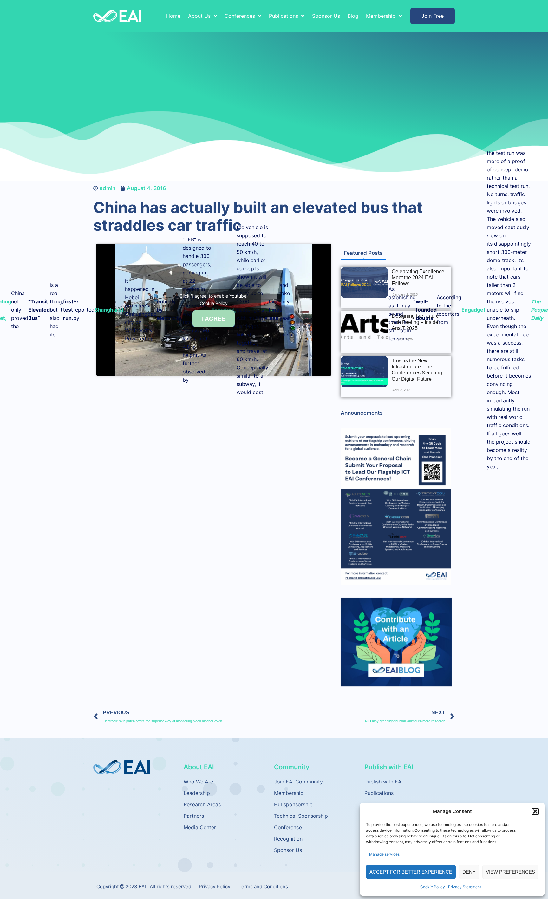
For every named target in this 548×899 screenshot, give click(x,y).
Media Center (200, 827)
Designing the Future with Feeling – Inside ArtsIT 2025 (415, 322)
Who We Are (198, 781)
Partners (194, 816)
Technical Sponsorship (301, 816)
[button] (535, 811)
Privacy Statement (464, 886)
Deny (469, 872)
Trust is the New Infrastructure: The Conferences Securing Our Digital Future (417, 370)
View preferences (510, 872)
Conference (288, 827)
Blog (353, 16)
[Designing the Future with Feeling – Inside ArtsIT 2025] (364, 327)
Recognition (288, 839)
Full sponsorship (293, 804)
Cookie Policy (432, 886)
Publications (379, 793)
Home (173, 16)
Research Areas (202, 804)
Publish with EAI (383, 781)
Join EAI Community (298, 781)
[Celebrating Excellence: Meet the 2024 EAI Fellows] (364, 282)
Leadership (197, 793)
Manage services (384, 854)
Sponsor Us (326, 16)
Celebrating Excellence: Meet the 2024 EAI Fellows (419, 277)
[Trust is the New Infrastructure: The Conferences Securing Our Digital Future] (364, 371)
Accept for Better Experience (410, 872)
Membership (288, 793)
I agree (213, 318)
